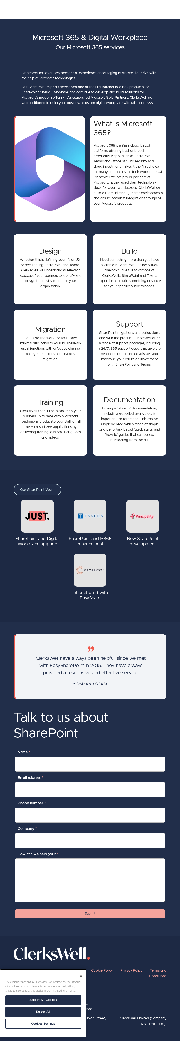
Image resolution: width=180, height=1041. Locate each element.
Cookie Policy (102, 970)
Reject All (43, 1011)
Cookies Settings (43, 1023)
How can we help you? (38, 854)
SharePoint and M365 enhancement (90, 541)
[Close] (81, 976)
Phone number (32, 803)
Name (24, 752)
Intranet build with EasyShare (90, 595)
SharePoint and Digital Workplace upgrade (37, 541)
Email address (30, 777)
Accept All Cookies (43, 1000)
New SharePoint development (142, 541)
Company (27, 828)
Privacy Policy (131, 970)
